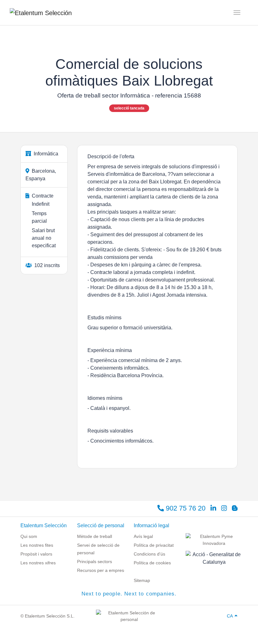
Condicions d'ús (149, 553)
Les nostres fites (36, 545)
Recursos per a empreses (103, 570)
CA (230, 615)
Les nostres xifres (38, 562)
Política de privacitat (154, 545)
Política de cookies (152, 562)
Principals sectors (94, 561)
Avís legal (143, 536)
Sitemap (142, 580)
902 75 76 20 (184, 508)
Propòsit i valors (36, 553)
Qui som (28, 536)
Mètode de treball (94, 536)
